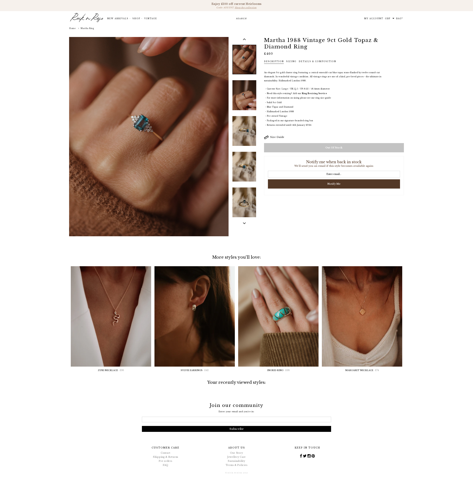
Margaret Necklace (362, 370)
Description (274, 61)
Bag (399, 18)
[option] (244, 62)
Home (72, 28)
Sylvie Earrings (195, 370)
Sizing (291, 61)
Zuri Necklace (111, 370)
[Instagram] (309, 456)
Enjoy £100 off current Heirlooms (237, 5)
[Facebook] (301, 456)
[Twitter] (305, 456)
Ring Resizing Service (314, 93)
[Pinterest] (313, 456)
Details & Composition (317, 61)
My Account (373, 18)
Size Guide (276, 137)
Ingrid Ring (278, 370)
